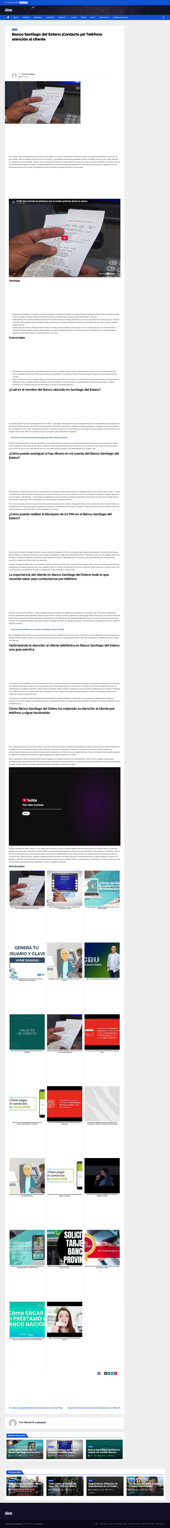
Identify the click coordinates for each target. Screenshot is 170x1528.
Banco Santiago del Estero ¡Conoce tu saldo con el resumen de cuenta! (63, 1452)
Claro (74, 17)
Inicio (15, 17)
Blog (93, 17)
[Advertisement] (64, 57)
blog (90, 1480)
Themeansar (39, 1524)
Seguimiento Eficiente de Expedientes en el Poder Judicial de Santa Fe (103, 1486)
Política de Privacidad (147, 1524)
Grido (83, 17)
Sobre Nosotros (120, 17)
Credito (26, 17)
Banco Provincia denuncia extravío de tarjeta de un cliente (93, 1408)
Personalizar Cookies (121, 1524)
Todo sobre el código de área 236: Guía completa (62, 1485)
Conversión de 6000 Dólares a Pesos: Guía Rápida (144, 1485)
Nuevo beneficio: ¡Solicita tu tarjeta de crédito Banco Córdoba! (104, 1452)
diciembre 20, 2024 (17, 1489)
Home (96, 1524)
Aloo (8, 10)
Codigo (51, 1480)
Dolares (131, 1480)
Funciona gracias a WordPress (14, 1524)
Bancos (62, 17)
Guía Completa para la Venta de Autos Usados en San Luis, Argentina (24, 1486)
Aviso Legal (103, 1524)
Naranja (38, 17)
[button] (163, 17)
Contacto (104, 17)
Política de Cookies (134, 1524)
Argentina (12, 1480)
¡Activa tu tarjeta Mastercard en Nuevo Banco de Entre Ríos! (37, 1408)
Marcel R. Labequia (28, 74)
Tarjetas (50, 17)
